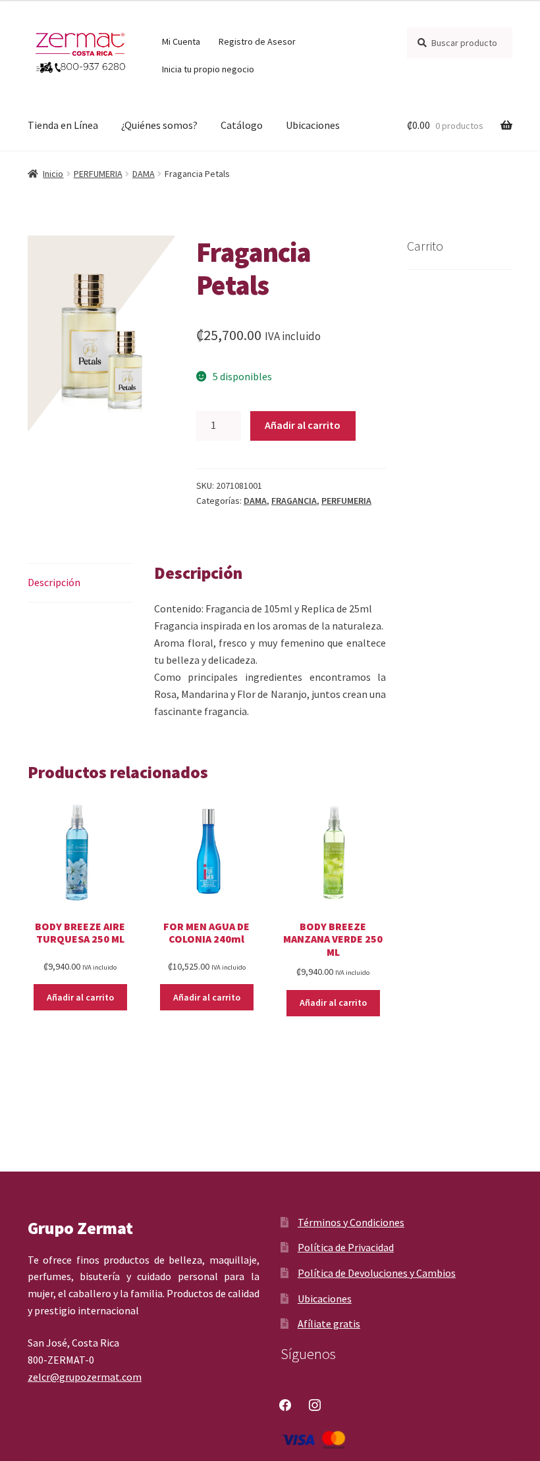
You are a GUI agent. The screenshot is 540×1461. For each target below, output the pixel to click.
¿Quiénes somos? (159, 125)
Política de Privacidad (346, 1247)
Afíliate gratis (329, 1323)
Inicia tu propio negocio (208, 69)
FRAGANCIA (294, 501)
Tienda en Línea (63, 125)
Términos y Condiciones (351, 1222)
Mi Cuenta (181, 41)
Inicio (53, 174)
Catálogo (242, 125)
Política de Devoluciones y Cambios (377, 1272)
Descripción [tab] (54, 582)
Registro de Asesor (257, 41)
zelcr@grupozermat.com (85, 1376)
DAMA (143, 174)
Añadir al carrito (302, 425)
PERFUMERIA (98, 174)
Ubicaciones (313, 125)
